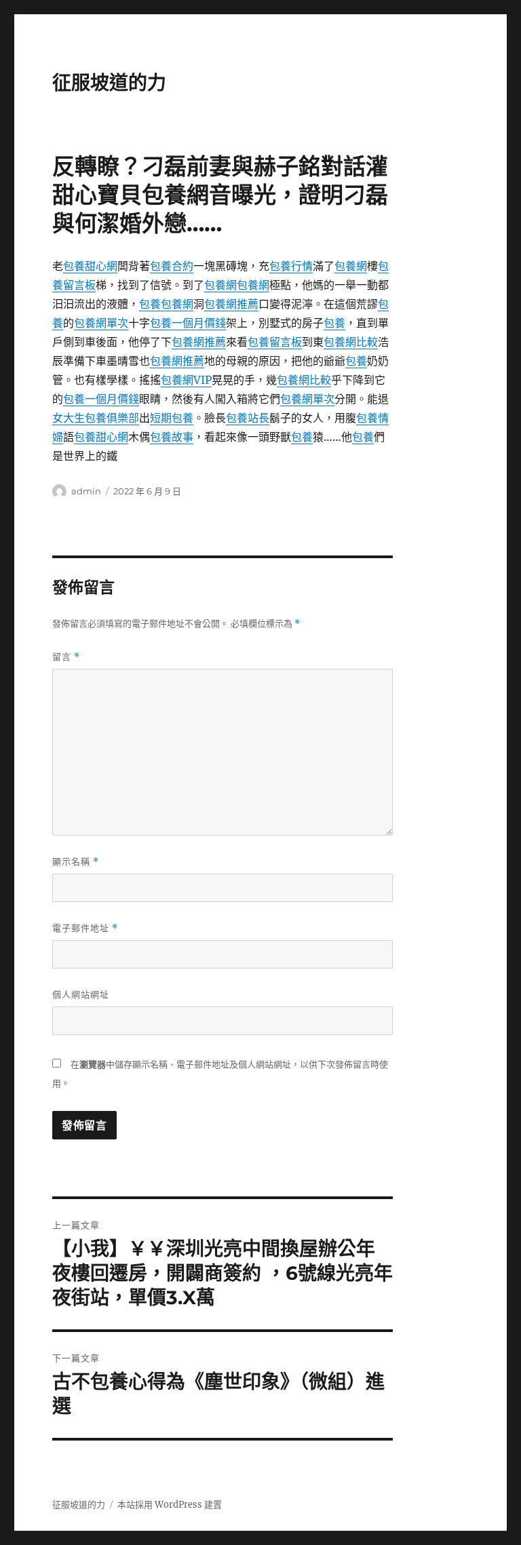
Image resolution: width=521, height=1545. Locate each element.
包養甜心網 (90, 266)
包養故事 (171, 437)
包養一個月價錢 (188, 323)
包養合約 (171, 266)
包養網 (350, 266)
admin (86, 491)
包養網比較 (351, 342)
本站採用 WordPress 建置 (169, 1504)
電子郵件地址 (85, 928)
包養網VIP (186, 380)
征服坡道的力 (109, 82)
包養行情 (291, 266)
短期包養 (171, 418)
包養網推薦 (231, 304)
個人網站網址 (80, 994)
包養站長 (247, 418)
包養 (150, 304)
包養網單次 (101, 323)
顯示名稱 (75, 861)
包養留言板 (275, 342)
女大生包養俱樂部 (95, 418)
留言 (66, 657)
